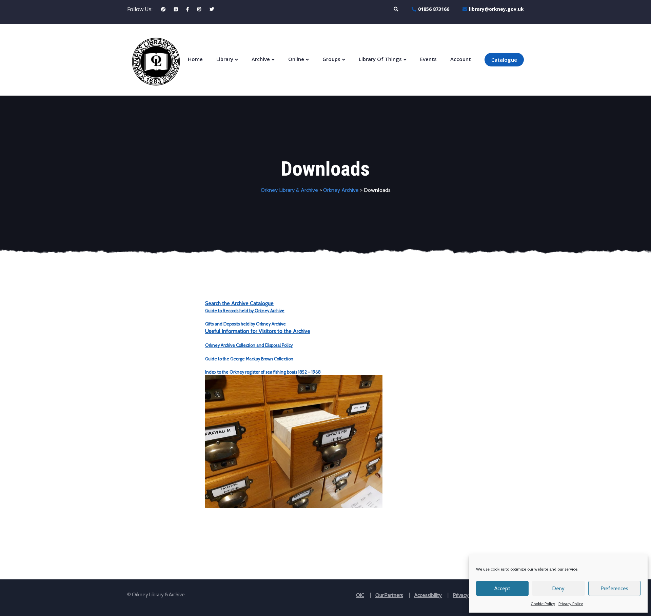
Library (224, 59)
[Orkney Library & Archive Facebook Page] (187, 9)
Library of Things (380, 59)
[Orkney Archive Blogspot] (176, 9)
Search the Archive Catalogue (239, 303)
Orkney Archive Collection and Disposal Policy (249, 345)
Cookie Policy (543, 603)
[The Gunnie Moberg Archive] (163, 9)
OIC (360, 595)
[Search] (396, 9)
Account (460, 59)
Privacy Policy (570, 603)
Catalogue (504, 59)
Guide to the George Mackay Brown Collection (249, 358)
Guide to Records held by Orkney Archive (244, 310)
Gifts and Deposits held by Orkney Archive (245, 323)
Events (428, 59)
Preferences (614, 588)
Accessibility (428, 595)
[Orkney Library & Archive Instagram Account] (199, 9)
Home (195, 59)
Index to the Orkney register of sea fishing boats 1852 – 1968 (263, 372)
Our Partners (389, 595)
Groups (331, 59)
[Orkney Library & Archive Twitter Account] (212, 9)
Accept (502, 588)
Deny (558, 588)
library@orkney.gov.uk (496, 9)
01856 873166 (433, 9)
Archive (261, 59)
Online (296, 59)
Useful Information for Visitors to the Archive (257, 331)
